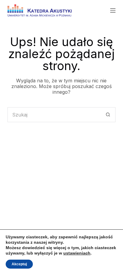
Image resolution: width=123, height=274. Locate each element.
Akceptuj (19, 264)
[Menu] (113, 10)
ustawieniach (76, 253)
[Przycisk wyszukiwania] (108, 114)
